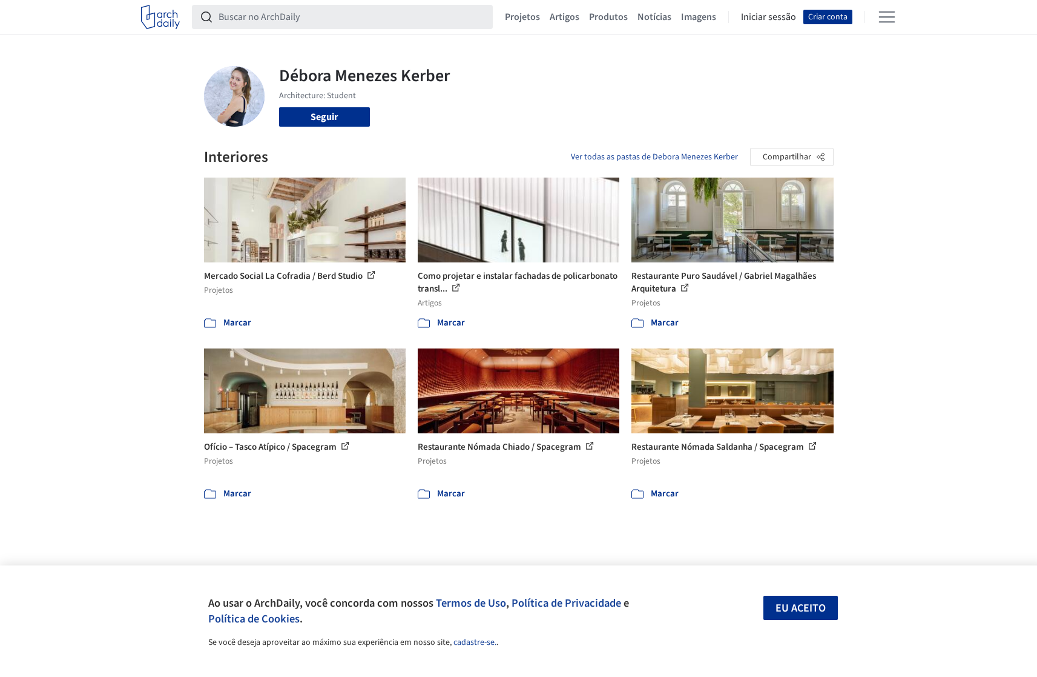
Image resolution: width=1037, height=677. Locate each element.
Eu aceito (800, 608)
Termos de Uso (471, 603)
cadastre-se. (474, 642)
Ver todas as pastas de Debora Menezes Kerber (654, 157)
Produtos (608, 17)
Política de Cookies (254, 619)
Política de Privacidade (566, 603)
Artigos (564, 17)
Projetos (522, 17)
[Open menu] (887, 17)
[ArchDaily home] (160, 17)
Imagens (698, 17)
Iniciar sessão (768, 17)
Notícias (654, 17)
